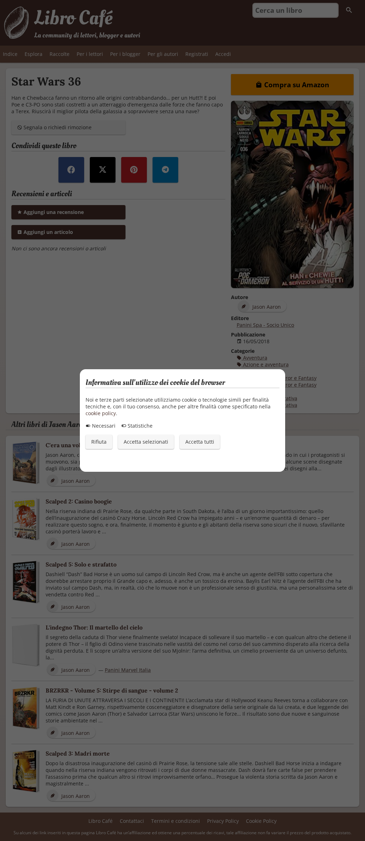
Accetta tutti (199, 441)
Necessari (103, 425)
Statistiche (139, 425)
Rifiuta (99, 441)
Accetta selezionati (146, 441)
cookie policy (101, 413)
